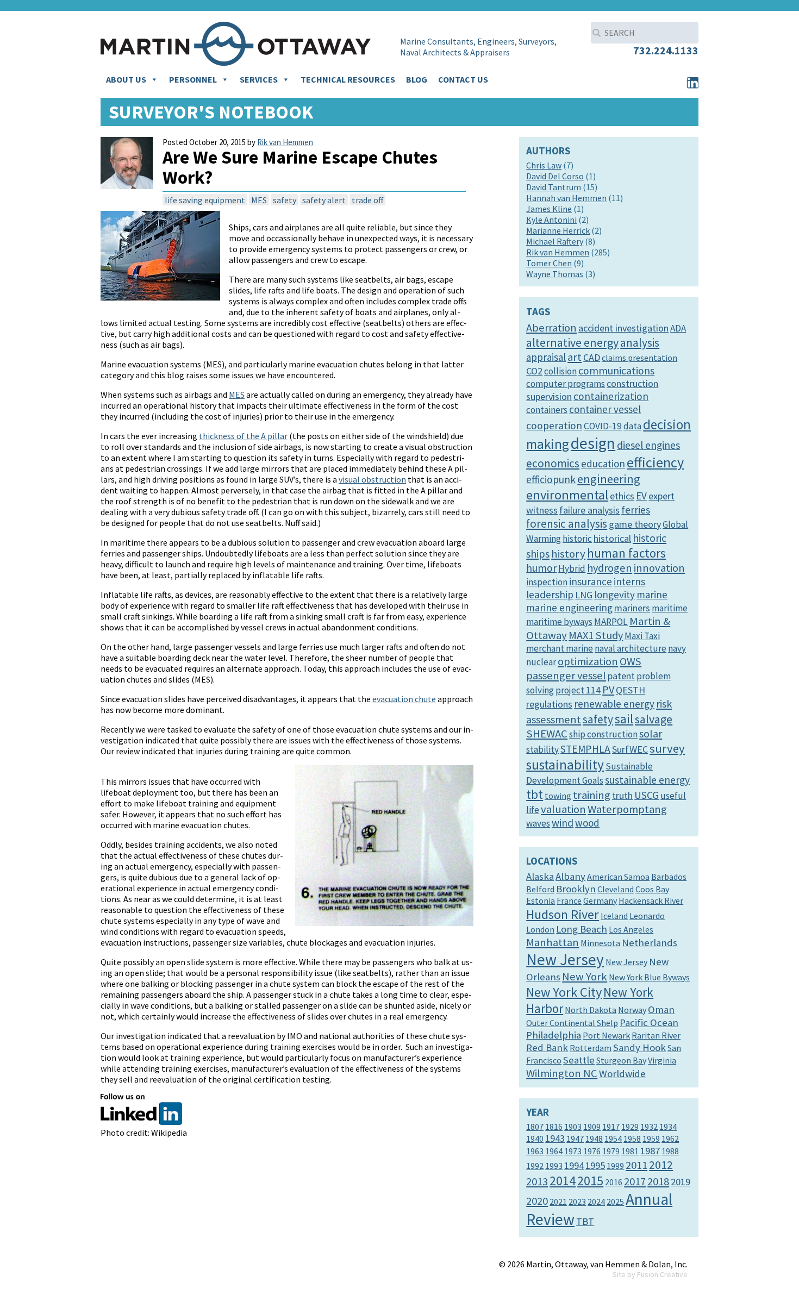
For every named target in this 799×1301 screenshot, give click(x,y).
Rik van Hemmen (285, 142)
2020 (537, 1201)
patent (621, 676)
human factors (626, 553)
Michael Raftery (554, 241)
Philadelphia (553, 1035)
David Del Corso (555, 176)
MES (259, 200)
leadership (549, 594)
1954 (613, 1138)
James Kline (549, 208)
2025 (615, 1201)
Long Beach (581, 929)
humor (541, 567)
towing (558, 795)
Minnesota (600, 942)
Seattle (579, 1060)
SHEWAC (546, 734)
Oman (661, 1009)
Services (259, 79)
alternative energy (572, 342)
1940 (535, 1138)
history (568, 554)
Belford (540, 889)
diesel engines (648, 445)
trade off (367, 200)
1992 (535, 1165)
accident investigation (623, 328)
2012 (661, 1164)
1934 (668, 1126)
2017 (635, 1181)
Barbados (668, 876)
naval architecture (630, 648)
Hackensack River (651, 900)
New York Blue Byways (649, 977)
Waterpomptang (627, 809)
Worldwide (622, 1073)
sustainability (565, 764)
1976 (592, 1151)
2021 (558, 1201)
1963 (535, 1151)
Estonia (540, 900)
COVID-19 (603, 426)
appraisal (546, 357)
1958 (632, 1138)
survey (667, 748)
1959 (651, 1138)
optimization (588, 661)
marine (651, 594)
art (574, 357)
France (569, 900)
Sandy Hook (639, 1047)
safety (284, 200)
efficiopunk (551, 479)
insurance (590, 581)
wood (587, 822)
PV (608, 690)
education (603, 463)
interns (629, 581)
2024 (596, 1201)
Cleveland (615, 889)
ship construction (603, 734)
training (591, 795)
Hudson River (562, 914)
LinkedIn (692, 82)
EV (641, 495)
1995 (595, 1165)
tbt (534, 794)
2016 (613, 1182)
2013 (537, 1181)
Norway (632, 1009)
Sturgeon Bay (621, 1060)
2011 (636, 1165)
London (540, 929)
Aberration (551, 328)
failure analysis (589, 510)
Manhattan (552, 942)
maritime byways (559, 622)
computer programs (565, 384)
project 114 (578, 690)
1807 (535, 1126)
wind (562, 822)
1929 (630, 1126)
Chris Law (543, 165)
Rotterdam (590, 1047)
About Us (126, 79)
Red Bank (547, 1047)
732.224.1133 (665, 50)
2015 (590, 1180)
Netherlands (649, 942)
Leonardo (647, 915)
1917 (611, 1126)
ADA (678, 328)
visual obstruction (372, 479)
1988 (670, 1151)
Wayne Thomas (554, 273)
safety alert (324, 200)
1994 (574, 1165)
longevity (614, 594)
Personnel (193, 79)
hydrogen (609, 568)
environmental (567, 494)
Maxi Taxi (642, 636)
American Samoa (618, 876)
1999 (615, 1165)
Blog (416, 79)
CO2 (534, 371)
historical (612, 538)
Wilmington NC (561, 1073)
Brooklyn (576, 889)
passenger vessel (566, 675)
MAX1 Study (596, 635)
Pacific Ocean (649, 1022)
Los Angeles (631, 929)
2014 (563, 1181)
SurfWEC (630, 749)
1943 (555, 1138)
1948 (594, 1138)
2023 (577, 1201)
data (632, 426)
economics (552, 463)
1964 (554, 1151)
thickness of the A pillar (243, 435)
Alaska (540, 876)
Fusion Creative (662, 1274)
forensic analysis (566, 523)
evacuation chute (404, 698)
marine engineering (569, 607)
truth (622, 795)
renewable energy (614, 703)
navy (677, 648)
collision (560, 371)
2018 (658, 1181)
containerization (610, 396)
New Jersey (565, 959)
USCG (646, 795)
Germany (600, 900)
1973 (573, 1151)
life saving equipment (205, 200)
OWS (630, 661)
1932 (649, 1126)
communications (616, 370)
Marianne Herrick (558, 230)
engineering (608, 478)
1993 (554, 1165)
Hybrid (571, 568)
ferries (635, 509)
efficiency (655, 462)
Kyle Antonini (551, 219)
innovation (659, 568)
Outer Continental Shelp (572, 1022)
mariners (632, 608)
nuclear (541, 662)
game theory (635, 524)
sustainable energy (647, 779)
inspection (546, 582)
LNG (583, 595)
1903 (573, 1126)
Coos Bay (652, 889)
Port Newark (606, 1035)
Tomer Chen (549, 263)
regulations (549, 704)
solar (650, 734)
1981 (630, 1151)
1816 (554, 1126)
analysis (639, 342)
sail (624, 719)
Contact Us (463, 79)
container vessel (605, 409)
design (593, 443)
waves (538, 823)
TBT (585, 1221)
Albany (570, 876)
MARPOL (611, 622)
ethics (622, 496)
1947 (575, 1138)
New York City (564, 992)
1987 (650, 1150)
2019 (680, 1181)
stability (542, 749)
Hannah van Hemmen (566, 197)
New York (584, 977)
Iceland (614, 915)
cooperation (554, 425)
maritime (670, 608)
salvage (653, 719)
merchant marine (559, 648)
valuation (563, 809)
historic (577, 539)
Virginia (662, 1060)
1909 (592, 1126)
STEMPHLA (585, 748)
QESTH (630, 690)
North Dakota (590, 1009)
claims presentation (639, 357)
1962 (670, 1138)
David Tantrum (553, 187)
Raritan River (656, 1035)
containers (546, 410)
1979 (611, 1151)
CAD (591, 357)
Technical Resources (348, 79)
